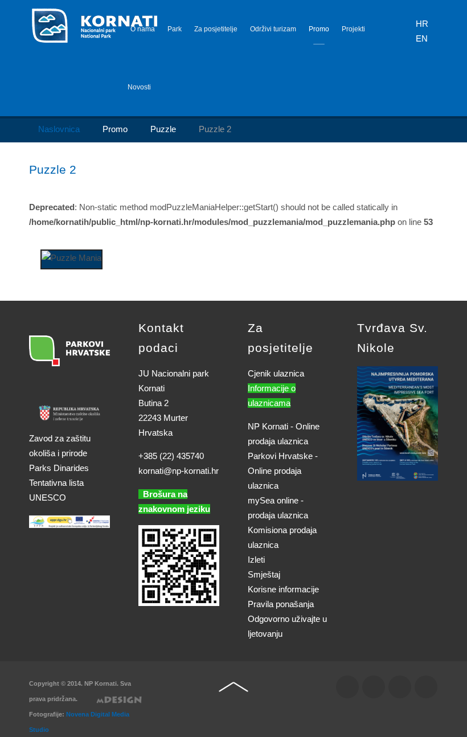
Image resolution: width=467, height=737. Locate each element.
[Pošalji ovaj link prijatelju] (434, 192)
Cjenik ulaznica (276, 373)
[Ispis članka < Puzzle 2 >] (420, 192)
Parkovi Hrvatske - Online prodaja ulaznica (283, 470)
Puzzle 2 (52, 169)
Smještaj (264, 574)
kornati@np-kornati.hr (178, 471)
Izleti (256, 559)
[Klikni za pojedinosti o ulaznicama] (397, 422)
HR (422, 23)
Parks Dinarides (59, 468)
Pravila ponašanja (281, 604)
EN (422, 38)
